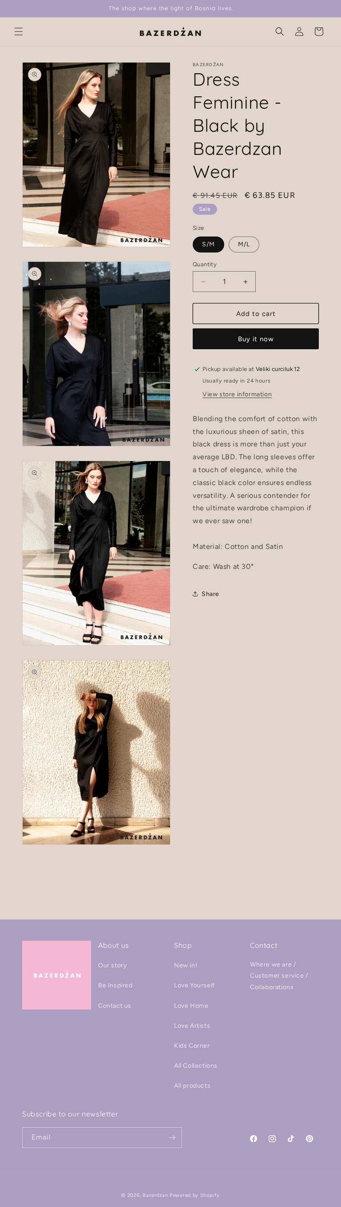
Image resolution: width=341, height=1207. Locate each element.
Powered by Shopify (195, 1195)
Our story (112, 965)
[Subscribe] (172, 1137)
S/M (208, 244)
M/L (244, 244)
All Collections (196, 1065)
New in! (185, 965)
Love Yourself (194, 985)
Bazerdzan (155, 1195)
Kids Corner (192, 1045)
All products (192, 1085)
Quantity (205, 264)
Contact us (114, 1006)
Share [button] (210, 594)
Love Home (191, 1006)
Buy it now (256, 339)
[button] (18, 31)
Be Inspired (115, 985)
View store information (237, 394)
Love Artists (192, 1026)
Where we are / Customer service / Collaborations (279, 975)
